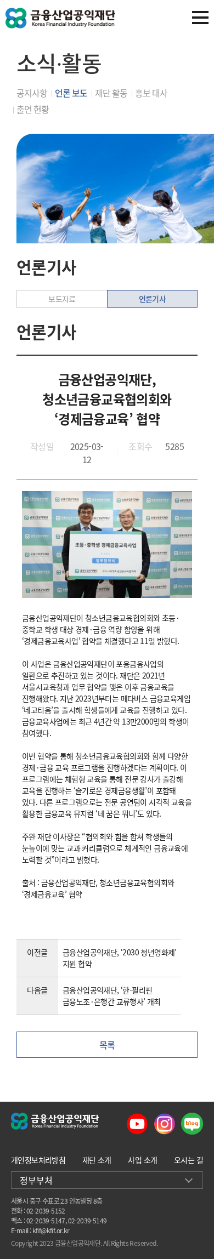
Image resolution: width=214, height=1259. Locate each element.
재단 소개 (96, 1159)
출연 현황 (32, 109)
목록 (107, 1044)
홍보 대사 (151, 92)
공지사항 (31, 92)
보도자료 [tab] (62, 298)
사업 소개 (142, 1159)
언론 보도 (71, 92)
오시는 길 (188, 1159)
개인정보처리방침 (38, 1159)
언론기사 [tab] (152, 298)
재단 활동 (111, 92)
